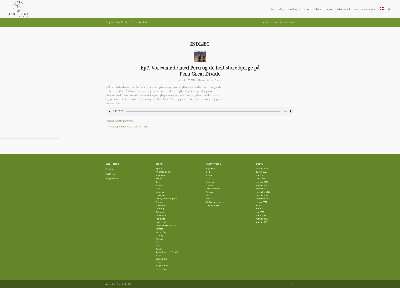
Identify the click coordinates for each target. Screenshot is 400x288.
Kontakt (109, 169)
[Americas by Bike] (18, 9)
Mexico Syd (161, 232)
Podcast (218, 80)
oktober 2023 (262, 168)
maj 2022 (260, 212)
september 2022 (263, 198)
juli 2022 (259, 205)
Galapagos (161, 212)
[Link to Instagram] (292, 284)
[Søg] (389, 9)
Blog (158, 182)
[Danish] (382, 9)
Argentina (160, 175)
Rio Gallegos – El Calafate (168, 252)
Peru (158, 242)
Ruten (158, 255)
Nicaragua (160, 235)
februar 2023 (262, 182)
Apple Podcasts (122, 126)
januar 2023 (261, 185)
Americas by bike (164, 171)
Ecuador (159, 202)
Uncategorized (213, 205)
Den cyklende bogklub (166, 198)
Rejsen (159, 248)
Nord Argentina (213, 188)
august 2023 (261, 171)
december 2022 (263, 188)
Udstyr (159, 262)
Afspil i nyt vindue (124, 120)
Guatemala (161, 215)
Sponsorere (161, 258)
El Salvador (161, 205)
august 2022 (261, 202)
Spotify (137, 126)
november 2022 (263, 191)
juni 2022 (260, 208)
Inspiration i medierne (166, 225)
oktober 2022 (262, 195)
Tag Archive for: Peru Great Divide (126, 22)
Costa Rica (160, 195)
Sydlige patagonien (215, 202)
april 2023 (260, 178)
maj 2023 (260, 175)
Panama (160, 238)
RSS (145, 126)
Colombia (160, 191)
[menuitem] (272, 9)
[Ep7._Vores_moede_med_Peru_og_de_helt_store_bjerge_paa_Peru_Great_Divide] (200, 56)
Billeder (159, 178)
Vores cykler (161, 269)
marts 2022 (261, 215)
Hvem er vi (110, 173)
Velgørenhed (111, 178)
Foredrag (160, 208)
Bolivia (159, 185)
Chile (158, 188)
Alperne (159, 168)
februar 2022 (262, 218)
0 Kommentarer (205, 80)
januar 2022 (261, 222)
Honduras (160, 218)
